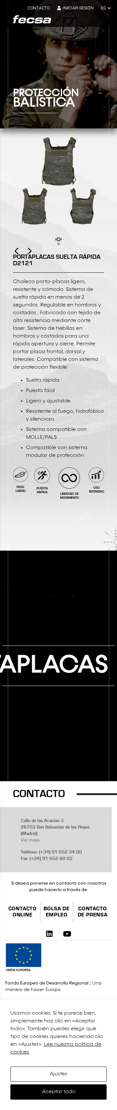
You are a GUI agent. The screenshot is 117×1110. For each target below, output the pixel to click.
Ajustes (58, 1074)
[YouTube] (67, 933)
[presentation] (23, 256)
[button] (106, 8)
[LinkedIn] (49, 933)
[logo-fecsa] (32, 19)
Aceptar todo (58, 1091)
